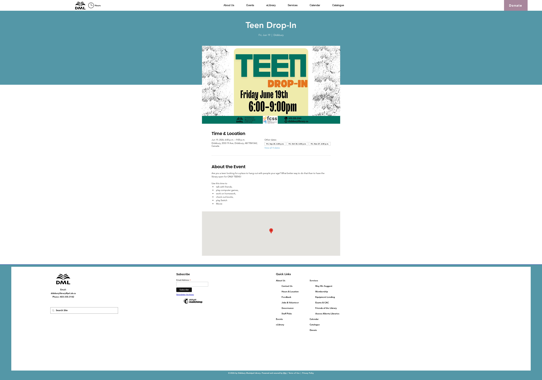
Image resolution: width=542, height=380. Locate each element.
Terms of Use (294, 373)
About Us (280, 280)
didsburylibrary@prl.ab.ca (63, 293)
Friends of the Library (326, 308)
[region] (95, 5)
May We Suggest (323, 286)
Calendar (314, 319)
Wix (284, 373)
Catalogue (315, 324)
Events (279, 319)
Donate (313, 330)
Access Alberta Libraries (327, 313)
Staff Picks (287, 313)
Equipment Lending (325, 297)
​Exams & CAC (322, 302)
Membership (321, 291)
